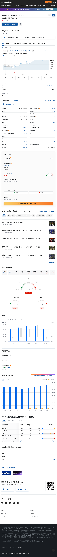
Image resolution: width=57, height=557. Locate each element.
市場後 (39, 5)
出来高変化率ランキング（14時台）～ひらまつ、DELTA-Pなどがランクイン (22, 230)
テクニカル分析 (7, 268)
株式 (2, 5)
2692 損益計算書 (7, 376)
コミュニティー (41, 43)
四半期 (7, 379)
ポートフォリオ (4, 516)
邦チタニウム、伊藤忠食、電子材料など (12, 222)
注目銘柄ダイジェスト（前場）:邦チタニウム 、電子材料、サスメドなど (21, 247)
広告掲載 (32, 513)
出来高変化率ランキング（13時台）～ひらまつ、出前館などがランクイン (21, 238)
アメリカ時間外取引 (30, 5)
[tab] (4, 272)
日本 (17, 5)
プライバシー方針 (11, 547)
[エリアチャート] (5, 51)
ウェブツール (4, 520)
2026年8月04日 (52, 111)
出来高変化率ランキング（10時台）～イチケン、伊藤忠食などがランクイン (22, 255)
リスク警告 (19, 547)
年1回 (3, 379)
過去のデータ (8, 47)
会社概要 (32, 510)
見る (22, 441)
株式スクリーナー (10, 5)
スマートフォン (4, 513)
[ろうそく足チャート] (3, 51)
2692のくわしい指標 (50, 100)
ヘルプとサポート (34, 516)
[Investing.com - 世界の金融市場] (9, 2)
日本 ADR (52, 5)
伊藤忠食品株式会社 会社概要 (11, 447)
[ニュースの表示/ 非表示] (33, 51)
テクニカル (32, 43)
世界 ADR (45, 5)
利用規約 (3, 547)
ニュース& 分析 (16, 43)
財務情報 (24, 43)
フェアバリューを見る (49, 85)
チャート (8, 43)
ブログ (2, 510)
